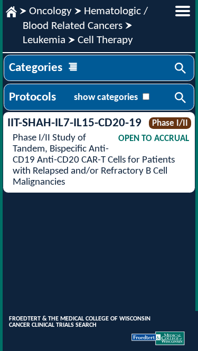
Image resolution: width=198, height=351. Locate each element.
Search (181, 69)
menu (182, 11)
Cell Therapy (105, 40)
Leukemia (44, 40)
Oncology (50, 11)
